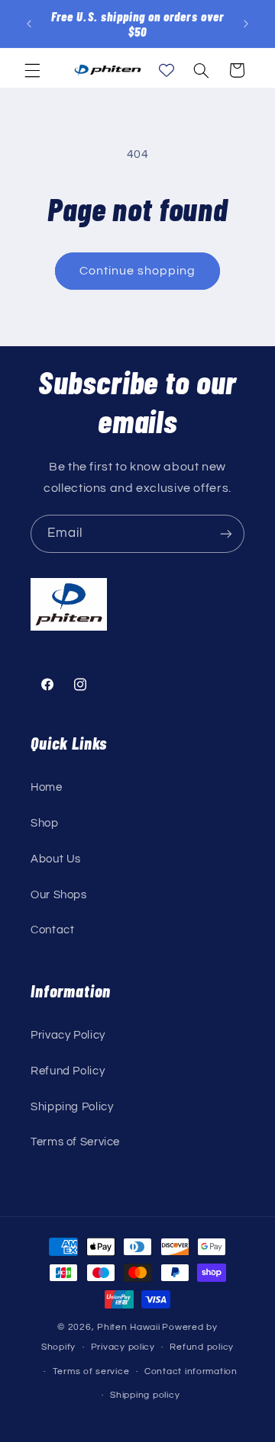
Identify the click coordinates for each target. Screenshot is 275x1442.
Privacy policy (123, 1347)
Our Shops (59, 895)
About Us (56, 859)
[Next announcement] (246, 23)
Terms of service (91, 1371)
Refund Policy (68, 1071)
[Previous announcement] (29, 23)
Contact (52, 930)
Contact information (191, 1371)
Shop (45, 823)
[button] (32, 70)
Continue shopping (137, 271)
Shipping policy (145, 1395)
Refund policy (202, 1347)
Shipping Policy (72, 1107)
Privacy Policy (68, 1035)
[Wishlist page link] (166, 70)
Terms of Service (75, 1142)
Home (47, 787)
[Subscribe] (226, 533)
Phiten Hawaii (128, 1327)
